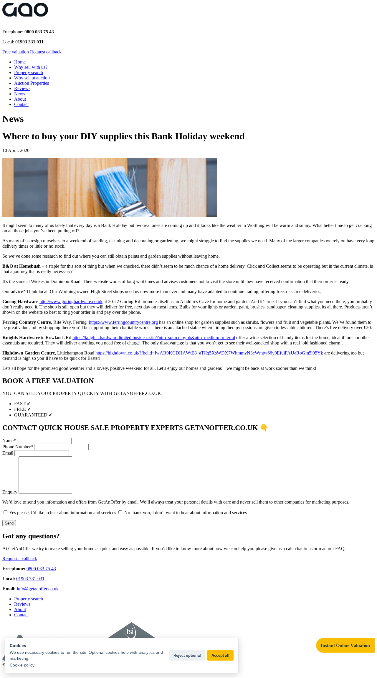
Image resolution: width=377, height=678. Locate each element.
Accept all (220, 655)
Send (9, 523)
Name (9, 440)
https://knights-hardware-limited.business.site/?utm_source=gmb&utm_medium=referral (153, 337)
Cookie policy (22, 665)
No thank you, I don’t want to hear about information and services (185, 512)
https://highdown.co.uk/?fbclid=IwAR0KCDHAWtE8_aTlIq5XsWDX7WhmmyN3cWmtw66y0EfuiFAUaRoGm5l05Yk (209, 352)
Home (20, 61)
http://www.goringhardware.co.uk (70, 301)
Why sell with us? (30, 67)
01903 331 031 (30, 578)
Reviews (22, 88)
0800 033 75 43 (41, 568)
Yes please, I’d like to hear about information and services (62, 512)
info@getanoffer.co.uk (38, 588)
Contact (21, 104)
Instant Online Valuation (345, 645)
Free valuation (15, 51)
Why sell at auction (32, 77)
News (19, 93)
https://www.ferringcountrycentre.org (123, 322)
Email (7, 452)
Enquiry (9, 491)
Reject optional (187, 655)
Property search (28, 72)
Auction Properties (31, 83)
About (20, 99)
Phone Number (17, 446)
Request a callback (19, 558)
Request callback (46, 51)
